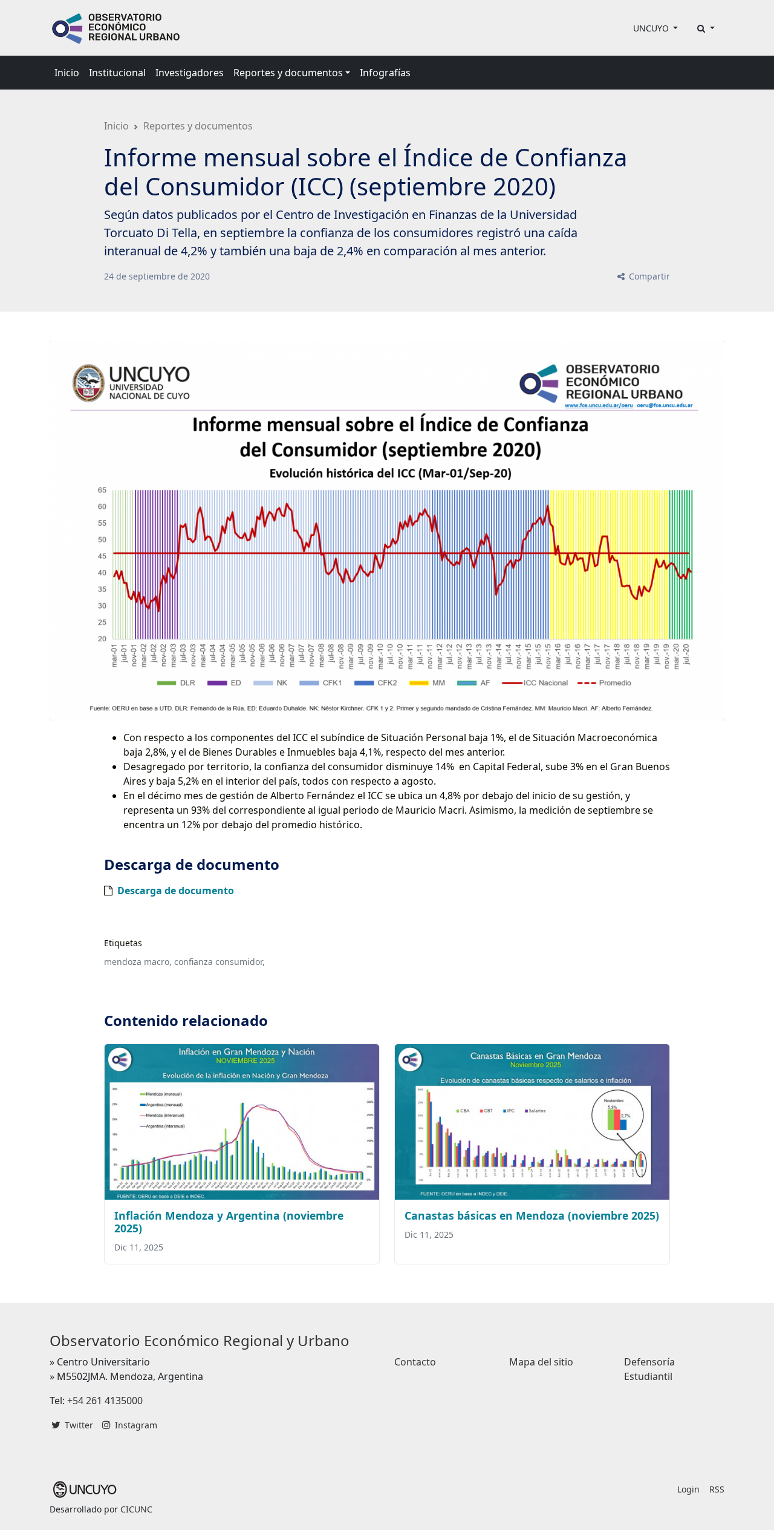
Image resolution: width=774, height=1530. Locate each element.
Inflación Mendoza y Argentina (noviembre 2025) (228, 1221)
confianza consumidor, (219, 961)
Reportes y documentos (198, 125)
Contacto (415, 1361)
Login (688, 1489)
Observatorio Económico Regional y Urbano (200, 1340)
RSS (716, 1489)
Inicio (66, 72)
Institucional (117, 72)
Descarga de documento (175, 890)
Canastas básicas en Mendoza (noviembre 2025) (532, 1215)
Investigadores (189, 72)
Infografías (385, 72)
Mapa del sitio (541, 1361)
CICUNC (136, 1509)
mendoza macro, (138, 961)
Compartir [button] (648, 276)
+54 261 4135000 (105, 1400)
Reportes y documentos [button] (288, 72)
